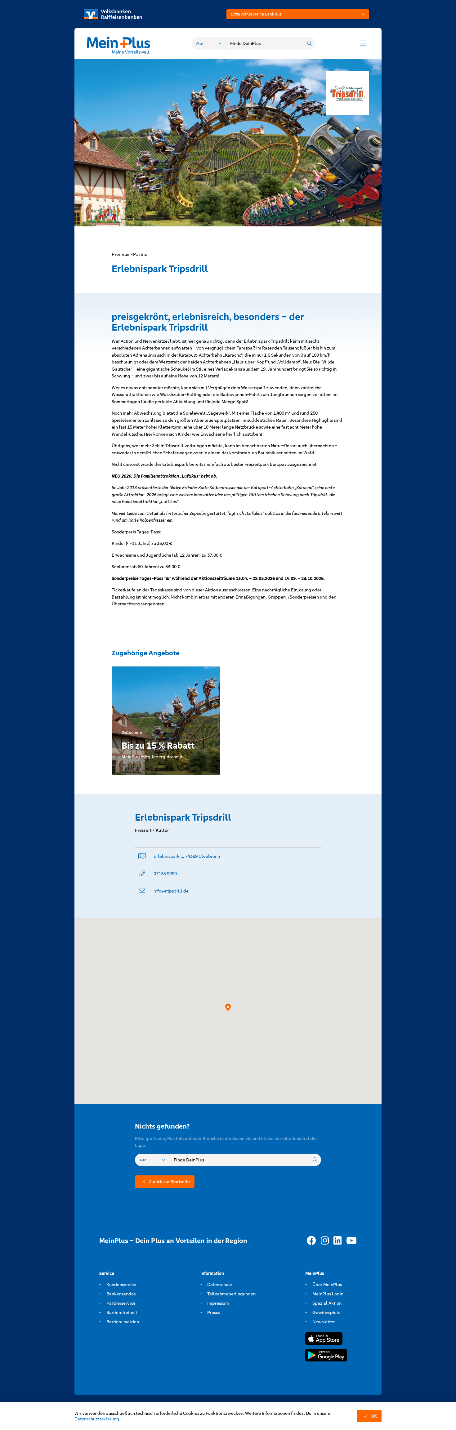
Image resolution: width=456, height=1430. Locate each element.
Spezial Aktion (327, 1303)
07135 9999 (165, 873)
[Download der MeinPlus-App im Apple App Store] (323, 1339)
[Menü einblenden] (363, 43)
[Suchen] (309, 43)
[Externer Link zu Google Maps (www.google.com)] (142, 856)
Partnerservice (121, 1303)
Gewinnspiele (326, 1312)
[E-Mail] (142, 891)
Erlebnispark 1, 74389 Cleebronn (187, 856)
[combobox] (297, 14)
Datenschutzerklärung (96, 1419)
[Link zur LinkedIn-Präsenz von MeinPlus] (337, 1240)
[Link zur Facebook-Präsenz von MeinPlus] (311, 1240)
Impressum (218, 1303)
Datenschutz (219, 1284)
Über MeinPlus (327, 1284)
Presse (213, 1312)
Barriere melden (122, 1322)
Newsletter (323, 1322)
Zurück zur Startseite (169, 1181)
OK (374, 1416)
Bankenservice (121, 1294)
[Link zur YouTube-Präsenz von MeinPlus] (351, 1240)
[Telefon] (142, 873)
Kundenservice (121, 1284)
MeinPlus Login (327, 1294)
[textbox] (297, 14)
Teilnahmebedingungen (231, 1294)
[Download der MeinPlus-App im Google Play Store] (326, 1356)
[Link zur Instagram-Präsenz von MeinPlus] (325, 1240)
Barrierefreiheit (121, 1312)
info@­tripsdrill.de (171, 891)
